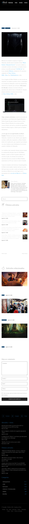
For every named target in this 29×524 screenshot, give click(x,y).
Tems (9, 73)
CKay (6, 75)
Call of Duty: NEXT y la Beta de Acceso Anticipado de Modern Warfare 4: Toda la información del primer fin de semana (11, 237)
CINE (3, 28)
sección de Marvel (15, 173)
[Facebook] (3, 416)
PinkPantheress (14, 75)
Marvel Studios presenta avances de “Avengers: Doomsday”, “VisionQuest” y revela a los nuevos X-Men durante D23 (14, 342)
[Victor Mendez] (5, 187)
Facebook (7, 416)
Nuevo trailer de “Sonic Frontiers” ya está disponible (22, 257)
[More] (25, 54)
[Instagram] (12, 416)
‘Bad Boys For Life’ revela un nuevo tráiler (11, 442)
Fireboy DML (9, 94)
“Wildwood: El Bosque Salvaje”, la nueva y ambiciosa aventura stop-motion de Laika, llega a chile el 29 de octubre (12, 215)
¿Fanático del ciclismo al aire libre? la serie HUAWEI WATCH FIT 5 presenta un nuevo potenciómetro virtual (11, 229)
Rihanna (11, 71)
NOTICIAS (8, 28)
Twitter (25, 416)
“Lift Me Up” (19, 69)
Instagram (17, 416)
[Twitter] (22, 416)
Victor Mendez (14, 181)
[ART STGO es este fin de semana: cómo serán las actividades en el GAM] (25, 222)
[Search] (25, 199)
